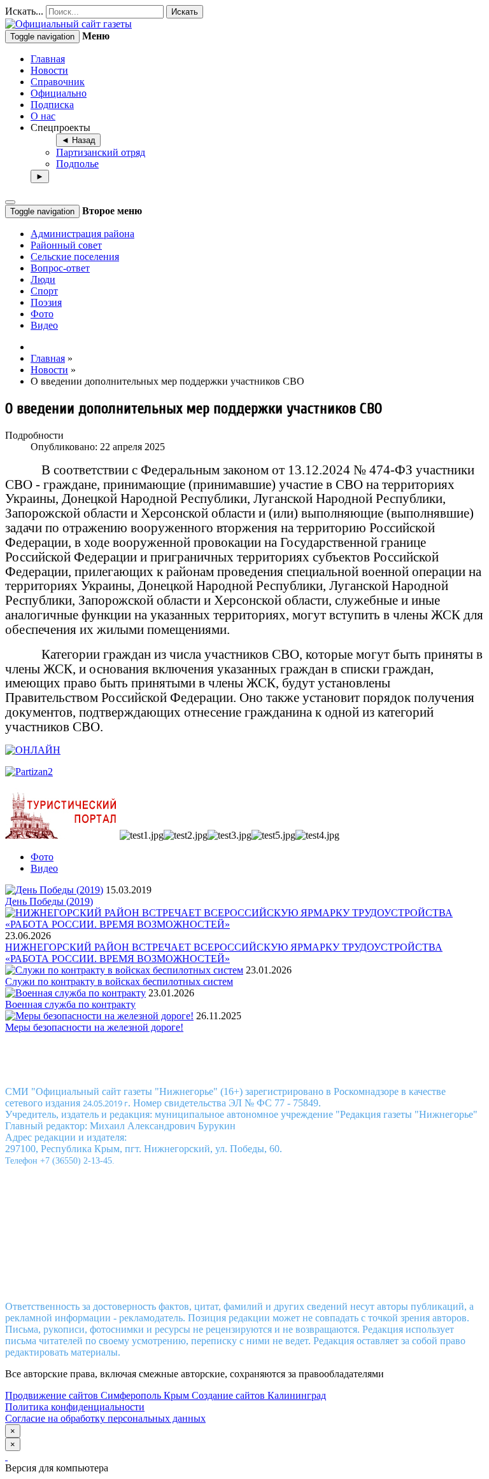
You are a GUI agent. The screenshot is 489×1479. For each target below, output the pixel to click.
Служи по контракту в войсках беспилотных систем (119, 981)
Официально (59, 93)
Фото (42, 313)
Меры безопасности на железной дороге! (94, 1027)
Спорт (44, 290)
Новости (49, 70)
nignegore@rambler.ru (243, 1284)
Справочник (58, 81)
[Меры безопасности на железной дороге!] (99, 1015)
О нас (43, 116)
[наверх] (6, 1456)
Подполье (77, 163)
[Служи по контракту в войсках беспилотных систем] (124, 970)
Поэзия (46, 302)
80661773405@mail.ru (259, 1273)
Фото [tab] (42, 856)
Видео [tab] (44, 868)
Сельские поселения (75, 256)
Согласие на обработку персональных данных (105, 1418)
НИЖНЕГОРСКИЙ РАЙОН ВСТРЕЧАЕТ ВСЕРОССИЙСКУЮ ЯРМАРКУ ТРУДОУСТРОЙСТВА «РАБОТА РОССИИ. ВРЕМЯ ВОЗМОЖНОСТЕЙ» (224, 953)
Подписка (52, 104)
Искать (184, 12)
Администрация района (82, 233)
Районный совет (66, 245)
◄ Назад (78, 140)
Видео (44, 325)
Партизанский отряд (100, 152)
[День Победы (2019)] (54, 889)
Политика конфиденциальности (75, 1406)
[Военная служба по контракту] (75, 992)
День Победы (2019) (49, 901)
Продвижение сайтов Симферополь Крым (98, 1395)
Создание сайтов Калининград (259, 1395)
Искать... (24, 11)
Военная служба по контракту (70, 1004)
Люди (43, 279)
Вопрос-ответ (60, 268)
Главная (48, 58)
